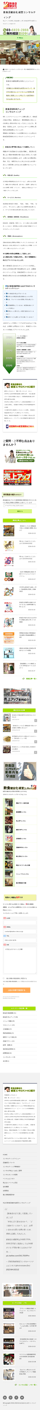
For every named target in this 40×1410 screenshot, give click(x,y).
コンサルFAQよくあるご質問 (12, 1171)
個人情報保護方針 (9, 1195)
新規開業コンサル (21, 812)
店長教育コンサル (21, 838)
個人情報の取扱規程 (11, 981)
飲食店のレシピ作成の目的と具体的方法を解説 (24, 748)
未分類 (5, 1061)
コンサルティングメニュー (11, 1158)
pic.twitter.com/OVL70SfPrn (17, 1256)
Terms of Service (11, 998)
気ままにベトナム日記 (10, 1183)
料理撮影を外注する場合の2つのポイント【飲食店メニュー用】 (24, 737)
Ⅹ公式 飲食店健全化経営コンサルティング (16, 1203)
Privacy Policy (5, 998)
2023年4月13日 (12, 1270)
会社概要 (6, 1187)
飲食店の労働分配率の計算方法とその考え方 (24, 716)
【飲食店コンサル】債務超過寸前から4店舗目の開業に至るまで (24, 727)
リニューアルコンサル (22, 874)
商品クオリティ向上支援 (23, 865)
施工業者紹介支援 (21, 883)
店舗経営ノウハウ (9, 1163)
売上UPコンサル (21, 821)
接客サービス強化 (9, 1037)
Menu (21, 38)
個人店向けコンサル (21, 856)
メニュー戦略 (7, 1021)
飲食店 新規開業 (8, 1013)
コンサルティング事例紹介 (11, 1167)
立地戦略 (6, 1029)
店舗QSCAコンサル (22, 847)
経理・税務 (6, 1045)
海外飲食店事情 (8, 1049)
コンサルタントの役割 (10, 1175)
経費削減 (6, 1053)
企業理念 (6, 1191)
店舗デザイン (7, 1041)
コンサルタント (8, 1057)
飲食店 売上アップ (9, 1017)
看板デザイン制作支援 (22, 803)
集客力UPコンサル (21, 829)
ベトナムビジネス (9, 1179)
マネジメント (7, 1025)
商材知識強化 (7, 1033)
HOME (5, 1155)
